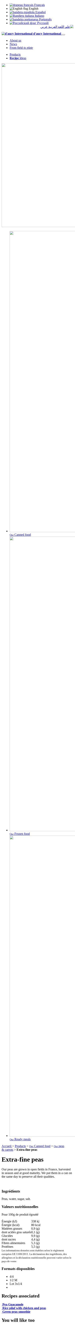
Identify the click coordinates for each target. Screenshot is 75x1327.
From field (21, 47)
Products (15, 54)
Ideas (18, 58)
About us (15, 40)
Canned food (39, 1146)
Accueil (7, 1146)
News (13, 44)
